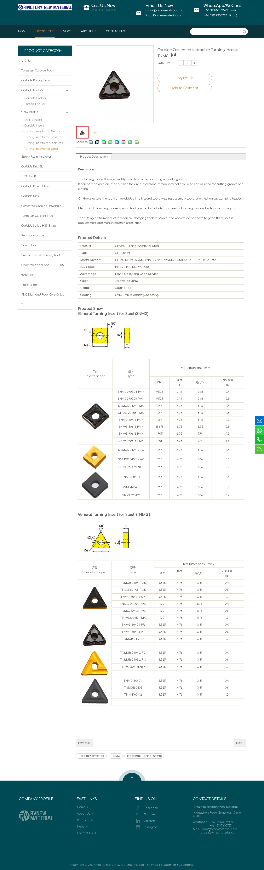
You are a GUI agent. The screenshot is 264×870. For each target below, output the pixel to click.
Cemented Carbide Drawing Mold (44, 206)
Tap (23, 304)
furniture (27, 275)
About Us (84, 813)
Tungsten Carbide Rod (36, 70)
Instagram (151, 827)
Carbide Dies (30, 196)
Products (83, 820)
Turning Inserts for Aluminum (44, 131)
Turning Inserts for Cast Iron (43, 137)
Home (81, 807)
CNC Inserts (29, 111)
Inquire (182, 78)
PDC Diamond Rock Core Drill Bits (44, 294)
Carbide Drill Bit (32, 166)
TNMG (115, 755)
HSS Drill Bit (29, 176)
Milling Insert (33, 119)
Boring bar (28, 245)
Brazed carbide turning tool (40, 255)
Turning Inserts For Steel (41, 148)
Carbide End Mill (32, 90)
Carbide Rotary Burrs (36, 80)
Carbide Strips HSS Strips (39, 225)
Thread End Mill (35, 104)
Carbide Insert (34, 125)
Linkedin (149, 820)
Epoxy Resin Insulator (36, 156)
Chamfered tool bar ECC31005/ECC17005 (46, 265)
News (81, 826)
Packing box (29, 284)
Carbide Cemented (91, 755)
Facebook (151, 808)
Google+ (149, 814)
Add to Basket (183, 88)
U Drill (25, 60)
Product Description (94, 156)
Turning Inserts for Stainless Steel (47, 143)
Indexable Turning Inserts (144, 755)
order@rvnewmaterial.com (165, 10)
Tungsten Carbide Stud (37, 215)
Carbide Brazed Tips (35, 186)
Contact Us (85, 833)
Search (244, 31)
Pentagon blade (32, 235)
